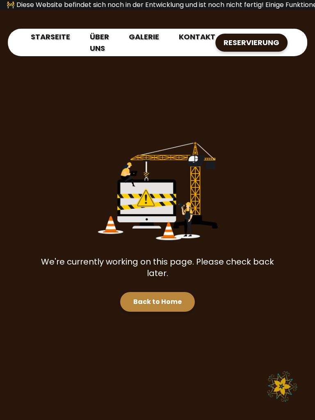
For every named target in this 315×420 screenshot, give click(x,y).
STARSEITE (50, 37)
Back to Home (157, 301)
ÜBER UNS (99, 42)
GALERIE (144, 37)
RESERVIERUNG (251, 42)
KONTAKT (197, 37)
